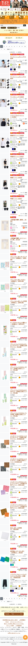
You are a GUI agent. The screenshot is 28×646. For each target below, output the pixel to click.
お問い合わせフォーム (14, 633)
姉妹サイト (9, 49)
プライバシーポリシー (16, 621)
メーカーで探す (7, 30)
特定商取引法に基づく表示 (10, 620)
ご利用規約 (18, 625)
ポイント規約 (10, 625)
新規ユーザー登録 (12, 27)
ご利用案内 (22, 620)
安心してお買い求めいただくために (14, 623)
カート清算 (25, 9)
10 (25, 46)
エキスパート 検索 (3, 9)
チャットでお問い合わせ (25, 637)
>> (4, 49)
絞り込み (8, 38)
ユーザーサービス (19, 9)
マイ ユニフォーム (10, 9)
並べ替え (18, 38)
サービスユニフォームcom (18, 34)
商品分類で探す (13, 32)
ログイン (3, 27)
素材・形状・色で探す (18, 30)
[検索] (24, 25)
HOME (2, 14)
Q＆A (7, 621)
